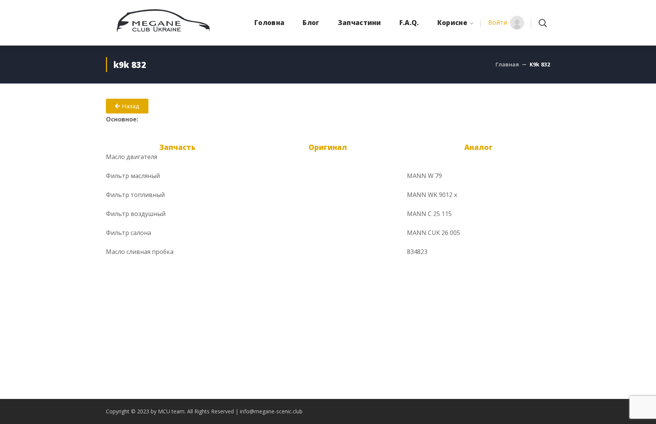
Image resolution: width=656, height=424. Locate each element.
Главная (507, 64)
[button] (505, 23)
